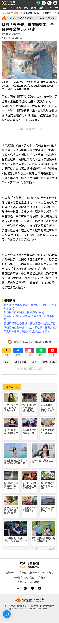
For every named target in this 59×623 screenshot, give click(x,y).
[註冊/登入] (55, 3)
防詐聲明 (10, 572)
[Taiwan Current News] (38, 3)
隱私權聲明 (34, 572)
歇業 (34, 362)
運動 (41, 7)
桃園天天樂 (20, 362)
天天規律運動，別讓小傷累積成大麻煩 (47, 408)
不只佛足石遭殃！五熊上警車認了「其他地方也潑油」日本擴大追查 (47, 431)
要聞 (18, 7)
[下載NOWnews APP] (44, 3)
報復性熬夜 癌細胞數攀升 (11, 431)
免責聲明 (21, 572)
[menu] (56, 7)
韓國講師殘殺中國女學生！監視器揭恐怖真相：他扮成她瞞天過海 (11, 486)
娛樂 (33, 7)
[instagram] (25, 588)
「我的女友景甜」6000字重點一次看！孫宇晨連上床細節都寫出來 (11, 408)
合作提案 (41, 577)
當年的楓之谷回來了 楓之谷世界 (47, 486)
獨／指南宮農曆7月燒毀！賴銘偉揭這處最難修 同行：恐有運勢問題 (29, 408)
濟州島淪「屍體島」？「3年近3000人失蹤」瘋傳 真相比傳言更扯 (47, 509)
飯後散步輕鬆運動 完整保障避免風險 (11, 510)
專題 (26, 7)
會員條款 (18, 577)
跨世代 (48, 12)
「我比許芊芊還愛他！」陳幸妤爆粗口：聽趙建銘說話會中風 (29, 509)
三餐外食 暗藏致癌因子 (42, 462)
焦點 (3, 7)
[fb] (18, 588)
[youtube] (39, 588)
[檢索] (49, 3)
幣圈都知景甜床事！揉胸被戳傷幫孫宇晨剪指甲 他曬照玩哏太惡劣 (15, 462)
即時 (11, 7)
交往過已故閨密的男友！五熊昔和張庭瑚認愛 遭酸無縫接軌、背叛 (29, 486)
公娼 (7, 362)
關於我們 (29, 577)
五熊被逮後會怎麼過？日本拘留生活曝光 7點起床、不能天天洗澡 (29, 431)
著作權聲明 (47, 572)
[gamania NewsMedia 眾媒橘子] (29, 600)
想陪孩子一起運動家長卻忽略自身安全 (43, 539)
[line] (32, 588)
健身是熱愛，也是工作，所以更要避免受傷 (15, 539)
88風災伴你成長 (31, 12)
